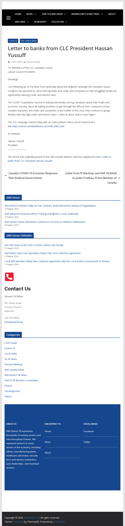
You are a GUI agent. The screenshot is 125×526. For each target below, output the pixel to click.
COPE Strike (11, 343)
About (112, 14)
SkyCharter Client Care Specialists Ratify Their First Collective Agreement (43, 253)
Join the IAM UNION (52, 14)
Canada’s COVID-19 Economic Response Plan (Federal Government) (32, 175)
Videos (8, 396)
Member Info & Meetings (85, 14)
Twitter (86, 442)
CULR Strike (11, 353)
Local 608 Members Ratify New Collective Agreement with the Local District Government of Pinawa (57, 261)
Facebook (88, 431)
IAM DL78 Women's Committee (21, 380)
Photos (8, 385)
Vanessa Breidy (33, 62)
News (30, 14)
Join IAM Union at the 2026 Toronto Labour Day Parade (34, 245)
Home (18, 14)
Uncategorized (12, 391)
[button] (34, 14)
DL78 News (11, 359)
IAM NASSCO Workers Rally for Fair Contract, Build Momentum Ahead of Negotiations (50, 205)
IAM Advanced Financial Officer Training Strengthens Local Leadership (41, 213)
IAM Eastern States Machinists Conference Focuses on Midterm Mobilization (45, 221)
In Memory (40, 22)
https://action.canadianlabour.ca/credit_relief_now (38, 126)
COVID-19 (13, 41)
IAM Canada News (28, 41)
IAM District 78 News (16, 375)
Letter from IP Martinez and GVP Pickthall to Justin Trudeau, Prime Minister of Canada (91, 177)
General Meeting (13, 364)
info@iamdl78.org (14, 322)
